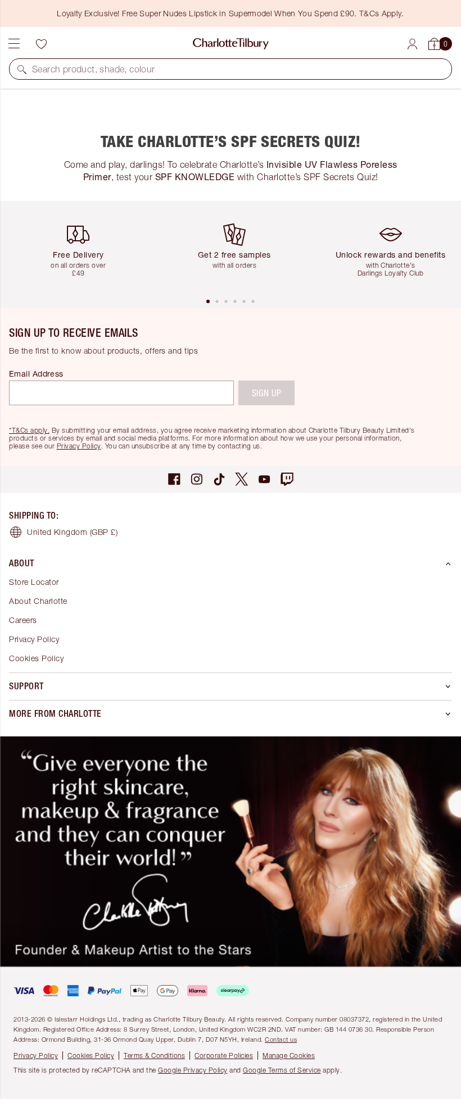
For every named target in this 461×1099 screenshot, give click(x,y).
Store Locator (34, 582)
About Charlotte (38, 601)
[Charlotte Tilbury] (231, 43)
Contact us (281, 1039)
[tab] (208, 301)
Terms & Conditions (154, 1055)
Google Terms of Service (282, 1070)
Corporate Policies (224, 1055)
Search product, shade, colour (93, 69)
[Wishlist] (41, 43)
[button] (21, 69)
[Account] (412, 44)
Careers (23, 620)
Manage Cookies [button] (289, 1055)
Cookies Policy (36, 658)
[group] (82, 249)
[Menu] (14, 44)
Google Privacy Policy (193, 1070)
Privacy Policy (79, 446)
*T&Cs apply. (29, 430)
